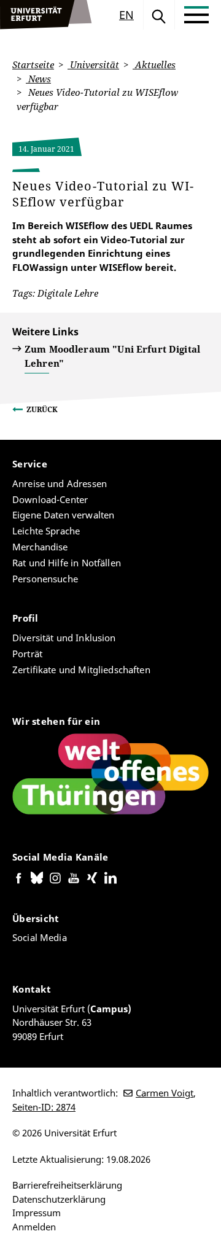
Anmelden (34, 1227)
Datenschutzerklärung (59, 1199)
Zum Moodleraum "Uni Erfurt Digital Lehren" (112, 356)
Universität (93, 64)
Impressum (36, 1212)
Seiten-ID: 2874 (44, 1107)
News (38, 78)
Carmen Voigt (164, 1093)
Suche (159, 14)
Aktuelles (154, 64)
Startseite (33, 64)
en (126, 14)
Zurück (42, 409)
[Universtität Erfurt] (46, 14)
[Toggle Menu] (196, 14)
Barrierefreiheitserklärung (67, 1185)
